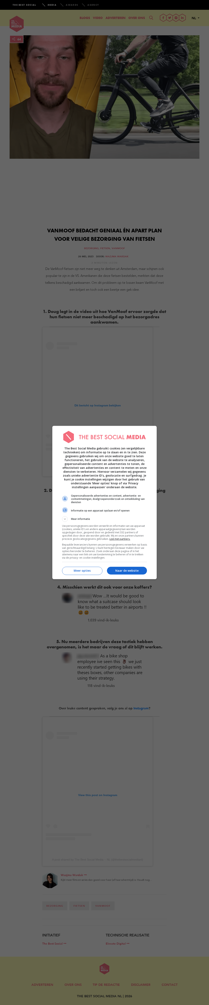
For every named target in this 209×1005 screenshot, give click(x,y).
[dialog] (104, 502)
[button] (104, 519)
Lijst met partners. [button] (119, 539)
